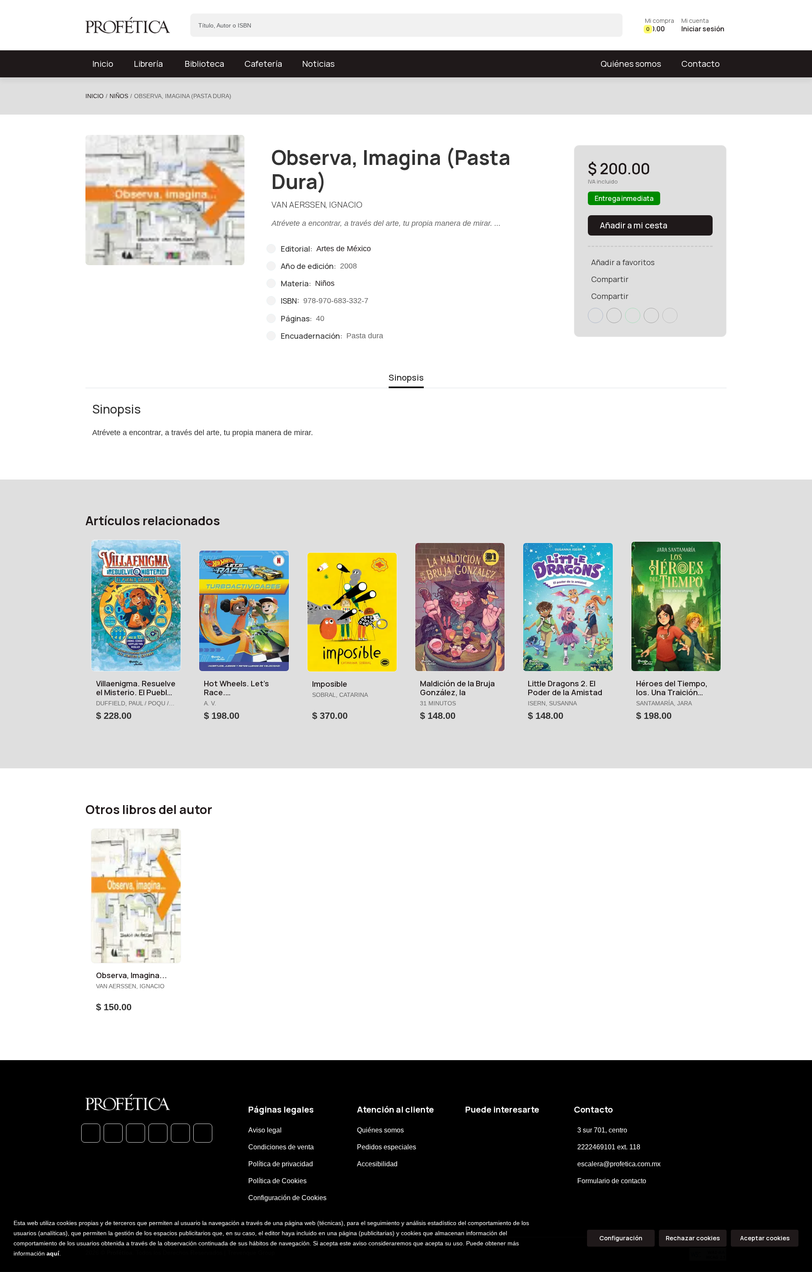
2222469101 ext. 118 (608, 1147)
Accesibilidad (377, 1164)
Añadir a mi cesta (633, 225)
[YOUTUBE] (202, 1133)
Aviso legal (265, 1130)
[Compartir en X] (614, 315)
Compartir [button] (609, 279)
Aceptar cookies (765, 1238)
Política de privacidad (280, 1164)
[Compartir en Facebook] (595, 315)
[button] (659, 25)
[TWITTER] (135, 1133)
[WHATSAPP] (90, 1133)
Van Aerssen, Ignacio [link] (317, 204)
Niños (119, 96)
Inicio (94, 96)
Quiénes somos (631, 63)
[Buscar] (609, 25)
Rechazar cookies (693, 1238)
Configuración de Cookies (287, 1197)
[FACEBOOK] (113, 1133)
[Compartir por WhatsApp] (632, 315)
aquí (53, 1253)
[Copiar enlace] (670, 315)
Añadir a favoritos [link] (623, 262)
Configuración (620, 1238)
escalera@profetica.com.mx (619, 1164)
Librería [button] (148, 63)
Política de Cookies (277, 1180)
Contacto (700, 63)
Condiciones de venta (281, 1147)
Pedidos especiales (386, 1147)
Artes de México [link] (343, 248)
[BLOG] (180, 1133)
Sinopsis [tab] (406, 377)
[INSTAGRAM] (157, 1133)
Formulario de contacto (611, 1180)
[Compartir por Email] (651, 315)
